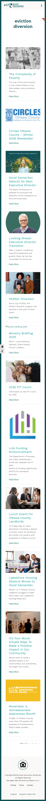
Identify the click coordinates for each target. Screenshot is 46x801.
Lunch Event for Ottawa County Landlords (21, 517)
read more (14, 96)
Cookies (30, 785)
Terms (21, 785)
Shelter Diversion (21, 299)
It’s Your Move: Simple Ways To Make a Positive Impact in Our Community (20, 646)
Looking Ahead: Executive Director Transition (22, 241)
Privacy (13, 785)
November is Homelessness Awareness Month (22, 710)
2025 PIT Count (20, 387)
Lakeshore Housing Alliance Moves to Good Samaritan (23, 581)
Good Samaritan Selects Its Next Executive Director (22, 181)
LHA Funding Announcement (20, 450)
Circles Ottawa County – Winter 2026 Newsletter (21, 134)
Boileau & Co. (34, 780)
